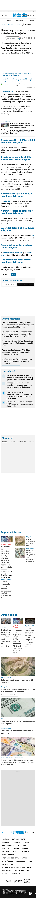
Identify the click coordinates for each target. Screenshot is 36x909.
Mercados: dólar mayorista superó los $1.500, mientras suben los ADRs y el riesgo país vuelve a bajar (6, 556)
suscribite (26, 15)
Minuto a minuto (7, 544)
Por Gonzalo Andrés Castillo (8, 695)
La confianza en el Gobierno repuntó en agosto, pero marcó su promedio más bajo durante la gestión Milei (17, 334)
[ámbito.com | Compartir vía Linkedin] (29, 38)
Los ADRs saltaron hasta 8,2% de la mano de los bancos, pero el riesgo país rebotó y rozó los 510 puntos (18, 325)
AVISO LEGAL (6, 871)
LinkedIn (16, 832)
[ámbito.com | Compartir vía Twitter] (26, 38)
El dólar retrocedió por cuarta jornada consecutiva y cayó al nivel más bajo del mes (6, 590)
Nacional (5, 852)
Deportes (25, 852)
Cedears (31, 441)
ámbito (3, 25)
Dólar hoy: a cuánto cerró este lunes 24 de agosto (30, 542)
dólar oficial (8, 92)
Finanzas (31, 20)
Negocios (5, 848)
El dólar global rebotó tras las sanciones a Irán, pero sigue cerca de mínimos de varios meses (22, 125)
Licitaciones (15, 874)
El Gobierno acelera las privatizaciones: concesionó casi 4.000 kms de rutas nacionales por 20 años (19, 395)
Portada (5, 839)
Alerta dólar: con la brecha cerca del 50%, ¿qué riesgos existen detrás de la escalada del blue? (17, 80)
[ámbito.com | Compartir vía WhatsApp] (22, 38)
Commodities (22, 441)
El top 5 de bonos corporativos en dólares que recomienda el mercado (30, 555)
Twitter (2, 832)
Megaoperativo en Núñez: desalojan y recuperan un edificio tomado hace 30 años (17, 343)
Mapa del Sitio (7, 864)
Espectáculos (7, 861)
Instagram (11, 832)
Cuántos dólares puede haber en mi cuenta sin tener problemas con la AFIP (17, 75)
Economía (19, 20)
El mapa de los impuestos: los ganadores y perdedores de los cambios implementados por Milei (19, 386)
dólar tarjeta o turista (12, 252)
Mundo (15, 852)
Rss (30, 861)
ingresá (32, 15)
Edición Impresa (8, 855)
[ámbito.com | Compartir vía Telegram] (31, 38)
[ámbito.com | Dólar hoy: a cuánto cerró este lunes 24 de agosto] (20, 541)
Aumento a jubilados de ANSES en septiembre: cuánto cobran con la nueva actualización (16, 352)
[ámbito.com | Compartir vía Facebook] (24, 38)
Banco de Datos (8, 845)
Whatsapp (25, 832)
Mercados (21, 845)
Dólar (9, 20)
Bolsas (13, 441)
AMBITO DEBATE (27, 881)
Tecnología (20, 861)
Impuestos (25, 11)
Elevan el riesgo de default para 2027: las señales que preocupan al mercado (19, 404)
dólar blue (7, 201)
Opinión (16, 848)
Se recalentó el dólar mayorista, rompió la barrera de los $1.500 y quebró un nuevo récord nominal (19, 377)
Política (27, 842)
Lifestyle (26, 848)
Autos (24, 858)
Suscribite (26, 284)
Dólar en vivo (15, 11)
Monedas (4, 441)
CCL (32, 235)
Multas (4, 874)
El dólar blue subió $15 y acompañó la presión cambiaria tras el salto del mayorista (22, 131)
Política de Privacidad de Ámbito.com (16, 867)
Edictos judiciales (22, 871)
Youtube (20, 832)
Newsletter (29, 832)
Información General (10, 858)
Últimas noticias (18, 839)
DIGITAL (8, 881)
